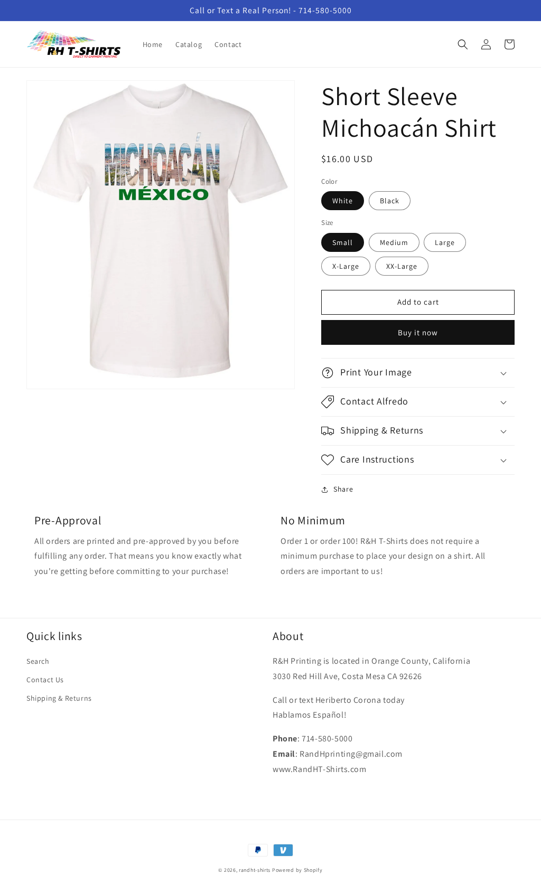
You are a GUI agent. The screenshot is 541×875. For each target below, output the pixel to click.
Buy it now (418, 332)
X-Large (345, 266)
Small (342, 242)
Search (38, 661)
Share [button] (343, 489)
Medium (394, 242)
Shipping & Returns (59, 698)
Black (389, 200)
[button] (462, 44)
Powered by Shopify (297, 870)
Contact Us (45, 679)
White (342, 200)
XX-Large (401, 266)
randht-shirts (254, 870)
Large (445, 242)
